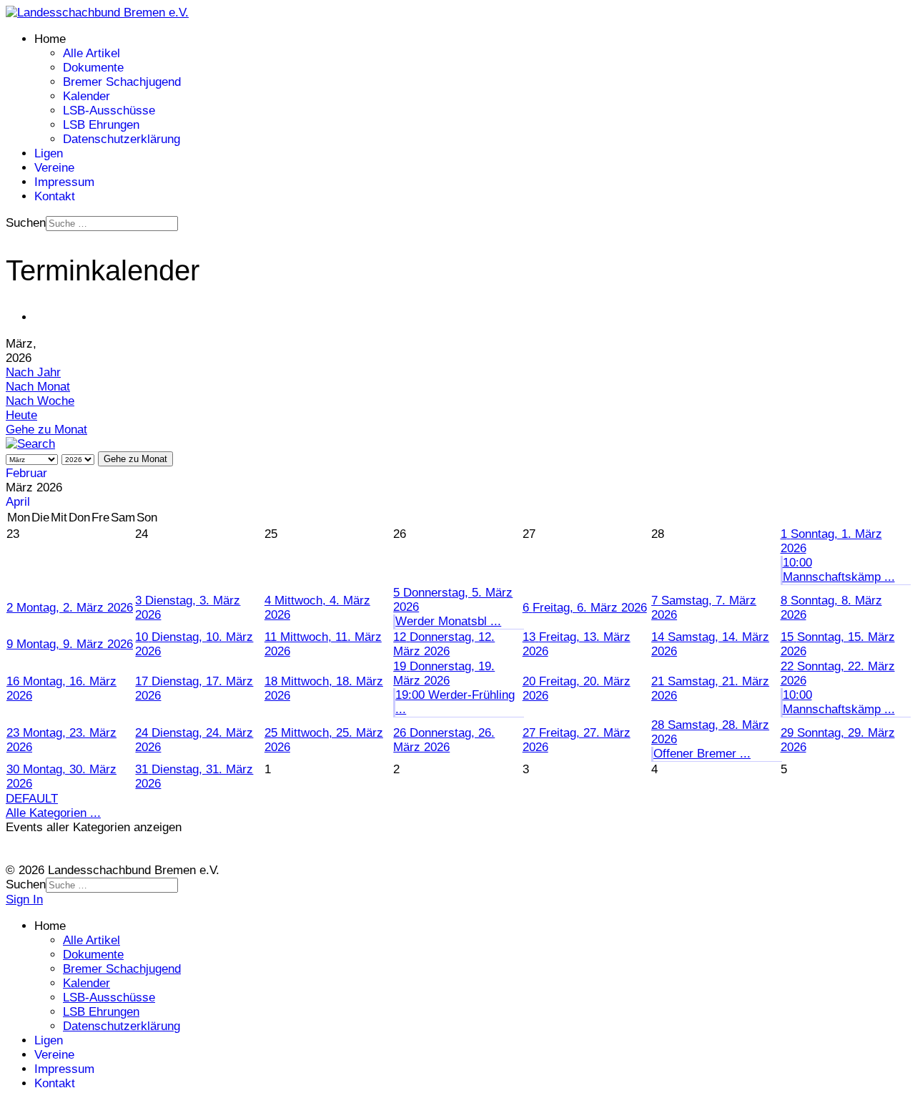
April (18, 502)
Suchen (26, 223)
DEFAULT (32, 798)
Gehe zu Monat (46, 429)
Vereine (54, 168)
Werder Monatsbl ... (448, 621)
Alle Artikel (91, 53)
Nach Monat (38, 386)
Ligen (48, 153)
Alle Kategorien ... (53, 813)
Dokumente (93, 67)
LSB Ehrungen (101, 125)
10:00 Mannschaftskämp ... (839, 570)
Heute (21, 415)
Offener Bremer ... (702, 753)
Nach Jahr (33, 372)
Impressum (64, 182)
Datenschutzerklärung (121, 139)
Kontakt (54, 196)
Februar (26, 473)
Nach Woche (40, 401)
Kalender (86, 96)
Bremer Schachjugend (122, 82)
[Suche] (30, 444)
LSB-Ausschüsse (109, 110)
